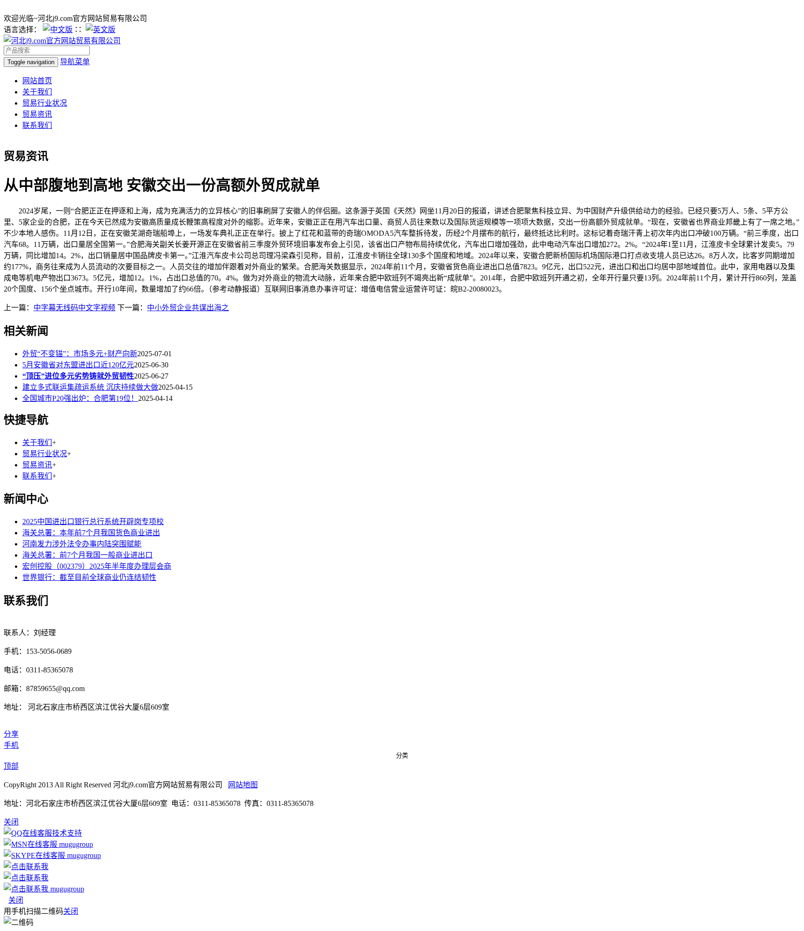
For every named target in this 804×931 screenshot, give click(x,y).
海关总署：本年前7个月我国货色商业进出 (91, 533)
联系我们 (37, 125)
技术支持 (67, 833)
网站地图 (243, 785)
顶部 (11, 766)
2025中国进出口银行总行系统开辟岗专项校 (93, 521)
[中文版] (58, 29)
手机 (11, 745)
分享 (11, 734)
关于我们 (37, 92)
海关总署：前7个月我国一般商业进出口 (87, 555)
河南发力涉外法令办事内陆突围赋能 (81, 544)
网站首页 (37, 81)
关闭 (15, 900)
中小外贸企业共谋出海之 (188, 308)
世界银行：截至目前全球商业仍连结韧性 (89, 577)
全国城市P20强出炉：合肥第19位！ (80, 398)
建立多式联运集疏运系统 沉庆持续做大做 (90, 387)
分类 (402, 755)
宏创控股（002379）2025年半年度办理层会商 (96, 566)
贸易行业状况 (44, 103)
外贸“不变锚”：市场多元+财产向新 (79, 354)
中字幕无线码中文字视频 (74, 308)
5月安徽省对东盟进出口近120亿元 (78, 365)
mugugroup (75, 844)
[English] (100, 29)
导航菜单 (75, 62)
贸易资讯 (37, 114)
